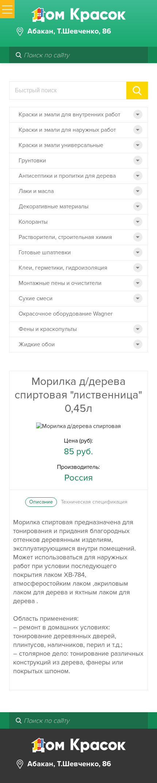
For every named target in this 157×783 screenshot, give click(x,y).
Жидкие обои (37, 344)
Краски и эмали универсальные (61, 145)
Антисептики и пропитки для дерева (67, 176)
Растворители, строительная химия (65, 237)
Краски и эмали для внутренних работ (69, 114)
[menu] (7, 9)
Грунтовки (32, 160)
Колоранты (33, 221)
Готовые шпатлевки (45, 252)
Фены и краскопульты (48, 329)
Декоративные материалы (53, 206)
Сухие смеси (36, 298)
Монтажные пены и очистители (60, 283)
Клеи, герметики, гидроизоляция (63, 267)
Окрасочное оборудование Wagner (65, 313)
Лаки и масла (36, 191)
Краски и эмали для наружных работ (67, 130)
